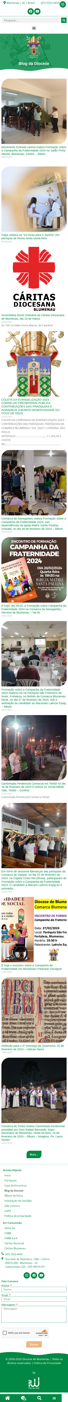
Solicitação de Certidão (18, 1200)
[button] (34, 28)
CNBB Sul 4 (10, 1238)
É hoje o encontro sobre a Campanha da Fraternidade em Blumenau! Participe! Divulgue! (31, 967)
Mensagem (8, 1304)
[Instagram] (63, 4)
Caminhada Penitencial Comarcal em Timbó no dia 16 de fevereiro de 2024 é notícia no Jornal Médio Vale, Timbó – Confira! (33, 787)
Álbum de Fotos (13, 1195)
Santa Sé (9, 1228)
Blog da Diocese (13, 1190)
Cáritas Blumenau (15, 1248)
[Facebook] (31, 11)
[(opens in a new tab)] (34, 199)
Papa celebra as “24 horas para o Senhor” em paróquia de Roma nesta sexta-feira (30, 236)
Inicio (7, 1175)
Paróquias (10, 1180)
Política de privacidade (17, 1216)
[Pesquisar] (64, 20)
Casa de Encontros (15, 1185)
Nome (5, 1285)
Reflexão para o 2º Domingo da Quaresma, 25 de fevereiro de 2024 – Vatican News (32, 1047)
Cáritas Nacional (14, 1243)
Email (5, 1295)
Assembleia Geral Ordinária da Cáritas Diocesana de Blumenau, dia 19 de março (32, 317)
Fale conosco (12, 1206)
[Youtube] (37, 11)
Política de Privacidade (47, 1363)
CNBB (7, 1233)
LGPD (7, 1211)
